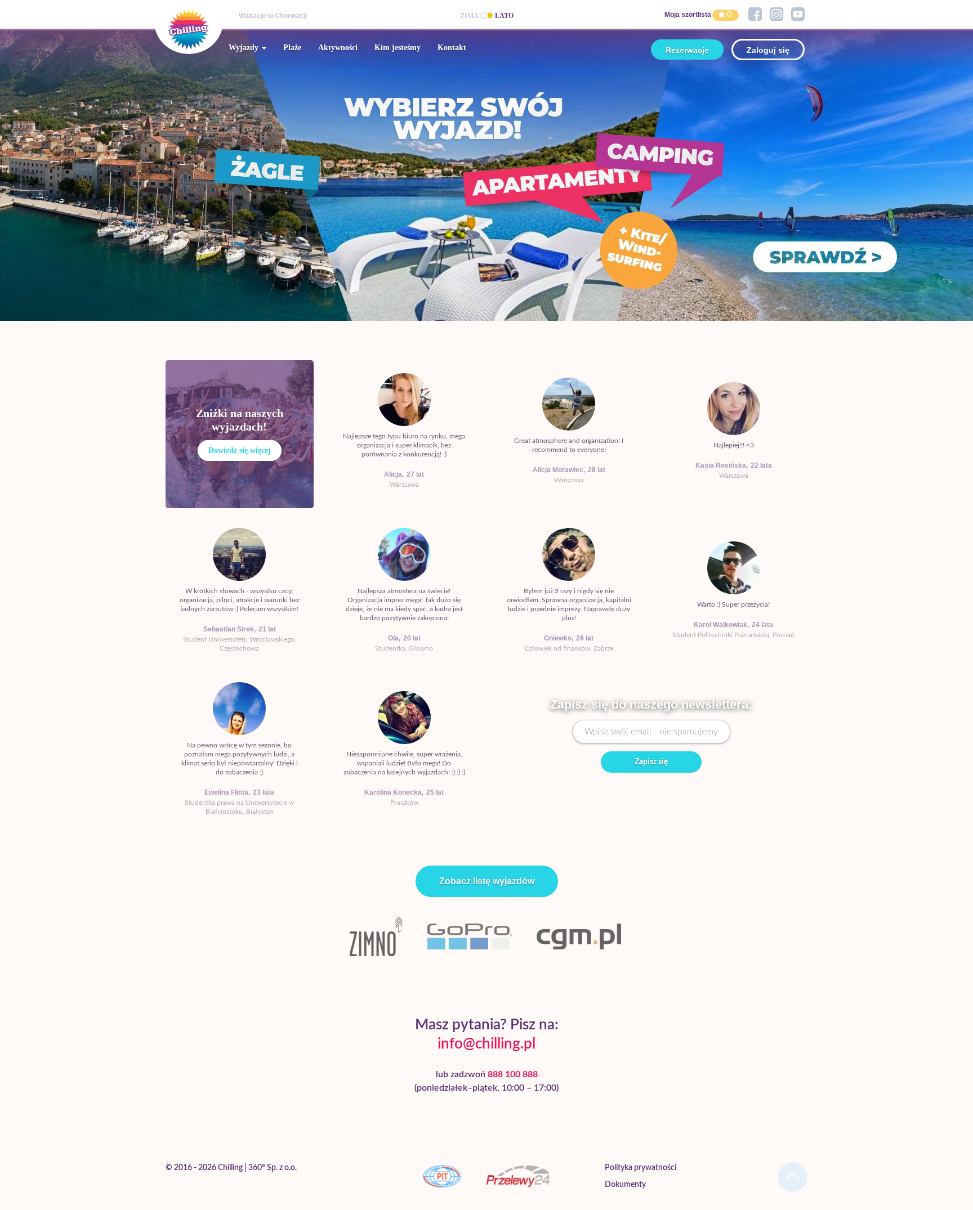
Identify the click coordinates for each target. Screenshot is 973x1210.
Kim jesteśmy (397, 47)
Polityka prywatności (640, 1168)
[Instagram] (776, 15)
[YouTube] (798, 15)
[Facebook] (755, 15)
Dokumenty (625, 1185)
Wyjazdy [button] (245, 47)
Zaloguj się (768, 50)
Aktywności (338, 47)
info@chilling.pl (486, 1044)
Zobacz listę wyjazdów (486, 881)
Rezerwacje (687, 50)
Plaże (292, 47)
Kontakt (452, 47)
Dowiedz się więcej (239, 450)
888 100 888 (513, 1074)
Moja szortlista (687, 15)
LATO (504, 16)
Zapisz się (651, 762)
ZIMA (469, 16)
